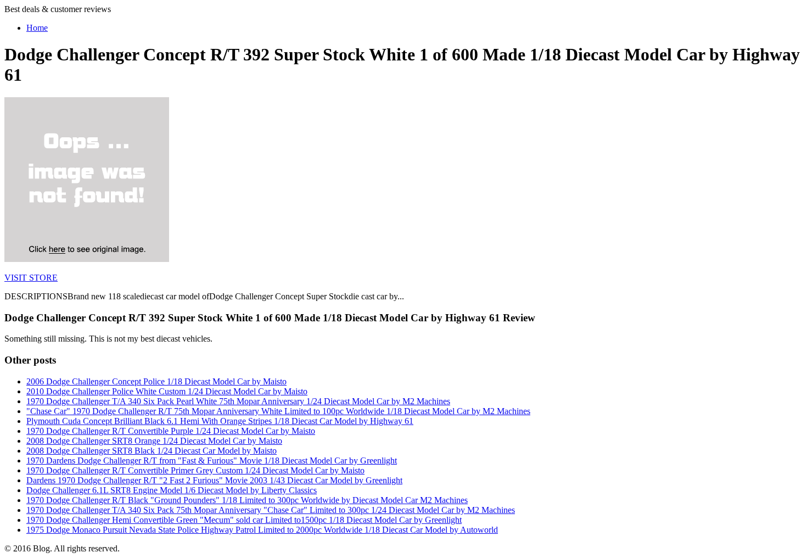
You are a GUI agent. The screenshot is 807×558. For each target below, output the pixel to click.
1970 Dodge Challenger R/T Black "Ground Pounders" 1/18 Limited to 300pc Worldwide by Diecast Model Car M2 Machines (247, 500)
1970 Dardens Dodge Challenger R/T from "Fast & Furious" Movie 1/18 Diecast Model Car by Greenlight (211, 460)
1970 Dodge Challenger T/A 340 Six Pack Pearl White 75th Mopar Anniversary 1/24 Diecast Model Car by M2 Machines (238, 401)
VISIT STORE (31, 277)
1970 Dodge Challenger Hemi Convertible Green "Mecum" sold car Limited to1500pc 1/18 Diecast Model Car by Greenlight (244, 519)
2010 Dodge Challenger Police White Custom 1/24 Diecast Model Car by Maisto (166, 391)
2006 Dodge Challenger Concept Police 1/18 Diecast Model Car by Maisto (156, 381)
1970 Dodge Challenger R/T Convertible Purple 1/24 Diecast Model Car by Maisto (170, 431)
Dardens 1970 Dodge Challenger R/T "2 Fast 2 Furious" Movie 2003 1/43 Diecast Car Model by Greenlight (214, 480)
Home (37, 27)
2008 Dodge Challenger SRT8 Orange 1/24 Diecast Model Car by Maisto (154, 440)
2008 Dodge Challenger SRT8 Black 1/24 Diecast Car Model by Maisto (151, 450)
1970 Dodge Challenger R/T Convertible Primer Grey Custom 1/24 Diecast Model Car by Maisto (195, 470)
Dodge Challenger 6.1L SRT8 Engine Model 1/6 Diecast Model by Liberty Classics (171, 490)
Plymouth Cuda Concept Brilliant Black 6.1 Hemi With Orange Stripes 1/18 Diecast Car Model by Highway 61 (219, 421)
